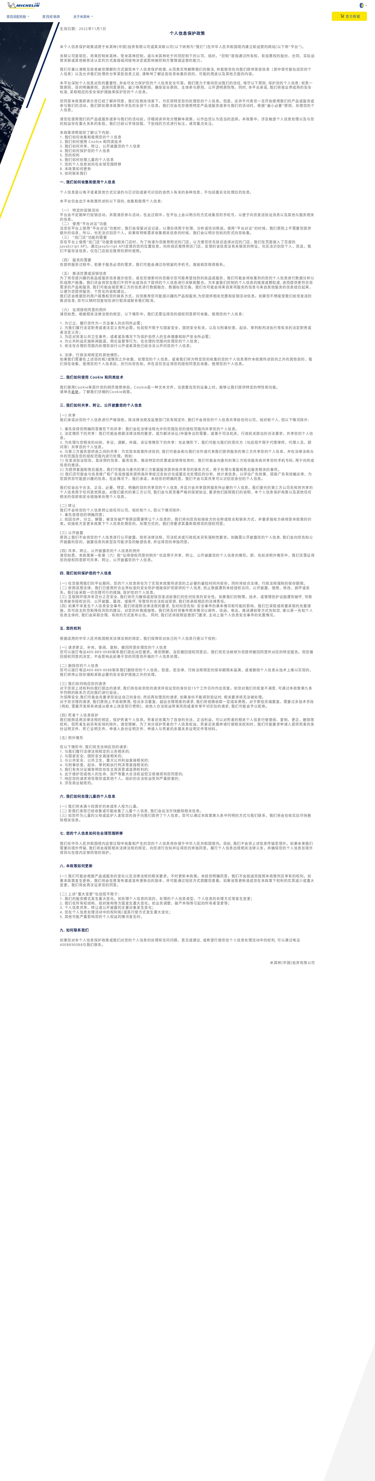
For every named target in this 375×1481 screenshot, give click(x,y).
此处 (75, 391)
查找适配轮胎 (16, 16)
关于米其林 (81, 16)
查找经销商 (51, 16)
